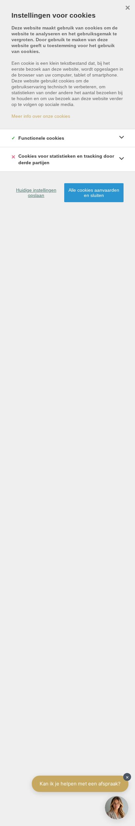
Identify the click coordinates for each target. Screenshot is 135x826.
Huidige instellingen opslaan (36, 192)
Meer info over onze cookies (40, 116)
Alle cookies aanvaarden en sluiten (93, 192)
